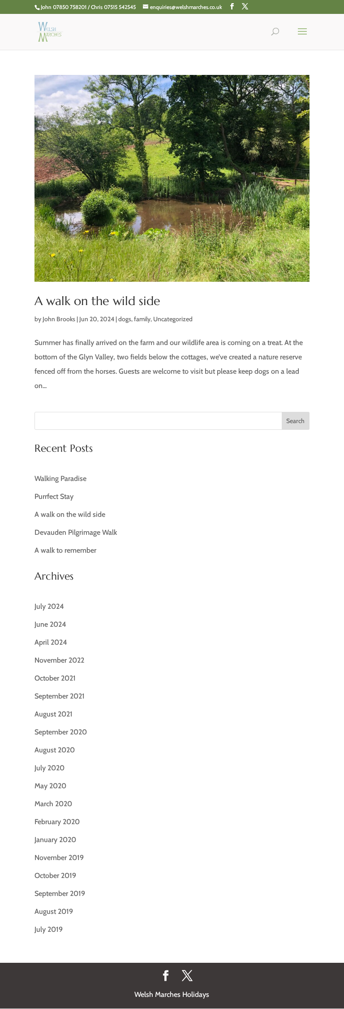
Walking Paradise (60, 478)
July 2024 (49, 606)
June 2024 (50, 624)
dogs (124, 319)
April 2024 (50, 642)
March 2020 (53, 803)
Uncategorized (173, 319)
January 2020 (55, 839)
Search (295, 421)
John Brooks (59, 319)
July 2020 (49, 768)
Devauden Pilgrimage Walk (75, 532)
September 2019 (59, 893)
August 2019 (53, 911)
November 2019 (59, 857)
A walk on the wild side (97, 301)
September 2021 (59, 696)
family (142, 319)
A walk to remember (65, 550)
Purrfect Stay (53, 496)
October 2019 (55, 875)
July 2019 (48, 929)
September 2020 (60, 732)
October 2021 (55, 678)
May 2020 (50, 786)
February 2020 (57, 821)
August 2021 (53, 714)
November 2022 (59, 660)
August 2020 (54, 750)
